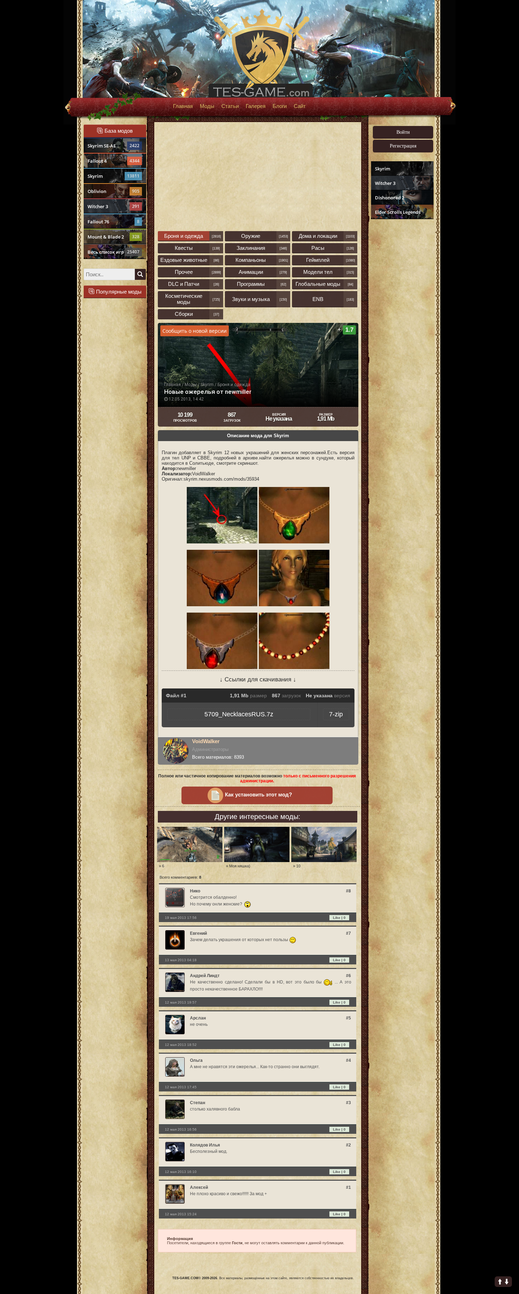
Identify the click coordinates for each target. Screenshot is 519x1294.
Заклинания (251, 248)
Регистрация (403, 146)
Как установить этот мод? (258, 795)
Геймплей (317, 260)
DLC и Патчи (183, 284)
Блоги (280, 106)
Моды (207, 106)
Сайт (300, 106)
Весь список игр (113, 252)
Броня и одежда (183, 236)
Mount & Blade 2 (113, 237)
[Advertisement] (401, 330)
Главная (183, 106)
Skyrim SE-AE (113, 146)
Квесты (184, 248)
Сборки (184, 314)
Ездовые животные (183, 260)
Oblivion (113, 191)
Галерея (256, 106)
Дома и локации (318, 236)
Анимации (251, 272)
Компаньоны (250, 260)
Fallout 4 (113, 161)
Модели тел (318, 272)
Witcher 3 (113, 206)
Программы (251, 284)
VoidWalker (206, 741)
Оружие (250, 236)
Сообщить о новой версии (194, 330)
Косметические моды (183, 299)
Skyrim (113, 176)
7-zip (336, 714)
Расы (317, 248)
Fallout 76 (113, 221)
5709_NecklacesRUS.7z (238, 714)
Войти (403, 132)
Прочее (184, 272)
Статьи (230, 106)
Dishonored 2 (389, 197)
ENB (317, 299)
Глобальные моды (318, 284)
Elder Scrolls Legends (397, 212)
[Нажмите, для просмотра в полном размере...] (222, 541)
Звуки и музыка (251, 299)
